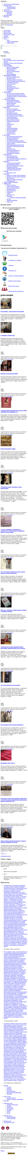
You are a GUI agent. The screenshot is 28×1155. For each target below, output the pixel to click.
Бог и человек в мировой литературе (16, 158)
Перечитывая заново (12, 157)
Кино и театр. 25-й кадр (13, 120)
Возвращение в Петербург (14, 102)
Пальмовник (10, 89)
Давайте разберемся (12, 200)
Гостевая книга (8, 15)
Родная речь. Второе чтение (14, 114)
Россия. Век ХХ (11, 149)
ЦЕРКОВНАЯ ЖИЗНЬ (10, 75)
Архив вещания (11, 1091)
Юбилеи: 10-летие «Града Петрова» (16, 176)
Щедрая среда (10, 178)
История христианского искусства (16, 95)
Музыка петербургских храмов (15, 165)
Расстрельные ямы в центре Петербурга (12, 724)
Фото (8, 40)
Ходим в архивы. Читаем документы (16, 142)
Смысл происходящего (13, 186)
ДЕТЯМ (6, 171)
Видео (8, 1113)
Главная (6, 51)
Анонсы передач (11, 1098)
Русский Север (11, 111)
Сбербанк (11, 265)
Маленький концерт (12, 167)
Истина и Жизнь (11, 74)
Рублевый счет (12, 270)
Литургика (10, 72)
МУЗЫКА (6, 161)
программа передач (6, 856)
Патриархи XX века (12, 139)
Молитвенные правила (13, 88)
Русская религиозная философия (15, 93)
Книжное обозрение (12, 129)
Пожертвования (11, 7)
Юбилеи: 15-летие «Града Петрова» (16, 175)
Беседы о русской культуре (14, 110)
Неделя (9, 199)
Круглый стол (10, 194)
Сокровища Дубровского (8, 335)
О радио (9, 1087)
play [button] (2, 352)
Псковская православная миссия (15, 145)
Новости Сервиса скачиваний (15, 179)
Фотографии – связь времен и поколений (12, 311)
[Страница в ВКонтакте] (3, 1128)
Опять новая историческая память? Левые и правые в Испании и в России (13, 841)
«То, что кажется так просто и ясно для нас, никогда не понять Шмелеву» (13, 572)
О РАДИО (6, 174)
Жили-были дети (11, 172)
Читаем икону (10, 97)
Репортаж (9, 196)
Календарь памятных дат (13, 150)
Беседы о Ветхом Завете (13, 71)
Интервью (9, 13)
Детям (8, 1111)
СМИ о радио (10, 43)
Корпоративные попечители (15, 291)
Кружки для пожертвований (15, 275)
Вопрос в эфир (8, 33)
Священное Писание (12, 1104)
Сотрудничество (11, 8)
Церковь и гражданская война (9, 373)
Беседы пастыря (11, 83)
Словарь (9, 126)
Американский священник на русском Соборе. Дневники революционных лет (14, 411)
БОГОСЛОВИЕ (8, 65)
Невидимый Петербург (13, 100)
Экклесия (9, 85)
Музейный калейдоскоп (13, 106)
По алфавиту (7, 64)
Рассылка (6, 1100)
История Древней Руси (13, 138)
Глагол (8, 122)
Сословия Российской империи (15, 140)
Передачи (6, 37)
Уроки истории (11, 143)
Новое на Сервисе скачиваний (15, 1099)
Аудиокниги (10, 1108)
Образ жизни (10, 124)
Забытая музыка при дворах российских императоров (14, 169)
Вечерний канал (11, 189)
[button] (1, 19)
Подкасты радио (8, 11)
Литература (10, 1107)
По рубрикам (7, 59)
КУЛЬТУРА (7, 107)
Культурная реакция (12, 128)
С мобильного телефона (14, 260)
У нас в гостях (10, 132)
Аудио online (7, 30)
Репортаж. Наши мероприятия (18, 197)
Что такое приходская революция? (10, 685)
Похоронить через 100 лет (8, 763)
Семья (8, 193)
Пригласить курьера (13, 286)
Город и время (10, 104)
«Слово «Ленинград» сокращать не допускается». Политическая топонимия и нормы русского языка (12, 531)
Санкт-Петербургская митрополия (16, 81)
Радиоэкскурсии (11, 133)
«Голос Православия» (12, 41)
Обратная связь (11, 181)
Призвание (10, 192)
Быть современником (12, 118)
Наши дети (10, 201)
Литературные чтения (13, 160)
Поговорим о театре (12, 113)
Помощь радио (8, 5)
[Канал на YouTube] (7, 1128)
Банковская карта (13, 255)
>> (6, 853)
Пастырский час (11, 86)
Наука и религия (11, 185)
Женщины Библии (12, 68)
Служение (9, 90)
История (9, 1110)
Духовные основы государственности (17, 96)
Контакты (6, 16)
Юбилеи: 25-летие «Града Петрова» (13, 63)
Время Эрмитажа (11, 103)
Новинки (9, 12)
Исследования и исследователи (15, 115)
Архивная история (12, 117)
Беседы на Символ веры (13, 77)
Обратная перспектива (13, 121)
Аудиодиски (7, 9)
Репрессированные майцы (8, 448)
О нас (5, 38)
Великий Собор (11, 78)
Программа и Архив (9, 34)
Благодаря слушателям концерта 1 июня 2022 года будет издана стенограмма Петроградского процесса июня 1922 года (14, 800)
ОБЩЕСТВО (7, 183)
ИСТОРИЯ (7, 135)
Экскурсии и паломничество (11, 4)
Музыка (9, 1106)
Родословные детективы (13, 153)
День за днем (7, 1096)
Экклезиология (11, 70)
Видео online (7, 31)
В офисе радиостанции (14, 281)
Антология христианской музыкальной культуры (13, 163)
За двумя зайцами (11, 131)
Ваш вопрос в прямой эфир (14, 1092)
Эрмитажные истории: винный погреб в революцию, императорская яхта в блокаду (13, 647)
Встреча (9, 125)
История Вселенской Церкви (14, 136)
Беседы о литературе (12, 108)
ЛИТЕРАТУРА (8, 154)
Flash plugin (10, 24)
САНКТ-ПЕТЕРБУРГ (9, 99)
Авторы (6, 36)
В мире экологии (11, 190)
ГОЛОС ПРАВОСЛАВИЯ (11, 182)
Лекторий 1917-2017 (9, 1122)
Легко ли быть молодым (13, 187)
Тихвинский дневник (12, 82)
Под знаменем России (13, 151)
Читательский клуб (12, 156)
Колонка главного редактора (14, 79)
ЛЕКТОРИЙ (7, 92)
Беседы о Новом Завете (13, 67)
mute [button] (2, 353)
